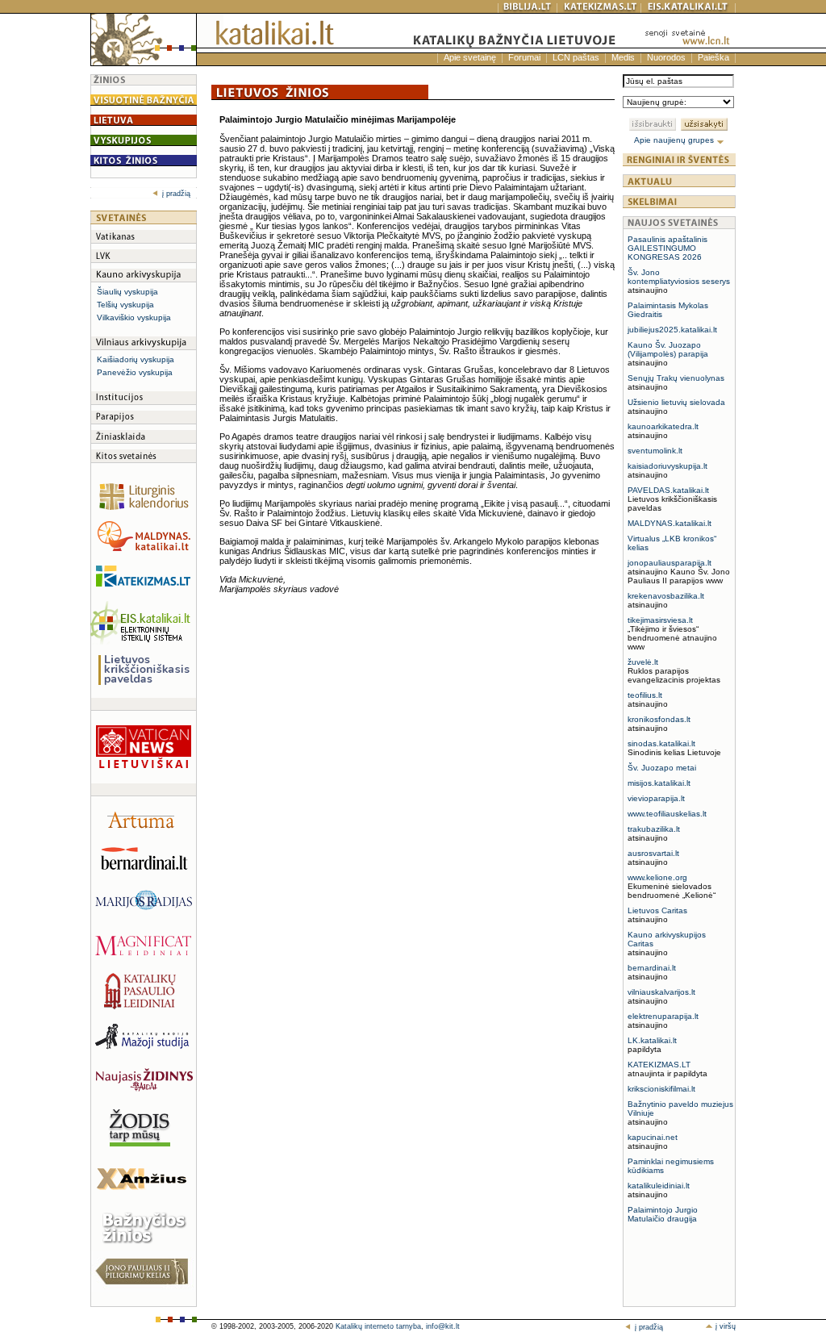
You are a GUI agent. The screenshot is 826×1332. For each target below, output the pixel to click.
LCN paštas (576, 57)
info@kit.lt (443, 1326)
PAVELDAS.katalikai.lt (668, 490)
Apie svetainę (470, 57)
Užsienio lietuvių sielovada (676, 402)
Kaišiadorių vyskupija (135, 359)
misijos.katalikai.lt (659, 783)
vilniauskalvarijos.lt (661, 992)
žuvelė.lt (643, 662)
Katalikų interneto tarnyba (378, 1326)
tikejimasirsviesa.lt (660, 620)
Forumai (524, 57)
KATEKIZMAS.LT (659, 1064)
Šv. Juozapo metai (662, 767)
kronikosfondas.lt (659, 719)
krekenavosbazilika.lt (666, 595)
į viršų (724, 1326)
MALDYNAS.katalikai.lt (669, 523)
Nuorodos (666, 57)
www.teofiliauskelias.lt (667, 813)
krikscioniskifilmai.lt (661, 1088)
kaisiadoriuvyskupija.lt (667, 465)
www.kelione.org (657, 877)
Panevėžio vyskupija (135, 372)
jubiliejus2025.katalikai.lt (672, 329)
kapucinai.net (653, 1137)
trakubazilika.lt (654, 829)
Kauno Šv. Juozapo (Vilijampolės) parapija (668, 349)
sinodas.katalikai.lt (661, 743)
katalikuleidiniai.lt (659, 1185)
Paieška (713, 57)
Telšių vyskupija (125, 304)
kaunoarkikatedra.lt (663, 426)
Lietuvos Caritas (657, 910)
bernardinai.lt (652, 967)
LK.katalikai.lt (652, 1040)
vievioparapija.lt (656, 798)
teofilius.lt (645, 695)
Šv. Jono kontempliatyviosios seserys (679, 277)
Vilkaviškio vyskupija (134, 317)
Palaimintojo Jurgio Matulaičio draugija (663, 1214)
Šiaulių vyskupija (127, 291)
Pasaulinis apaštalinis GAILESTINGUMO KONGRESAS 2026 (667, 248)
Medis (623, 57)
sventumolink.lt (655, 450)
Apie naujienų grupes (675, 140)
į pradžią (176, 194)
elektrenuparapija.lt (663, 1016)
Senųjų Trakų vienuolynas (676, 378)
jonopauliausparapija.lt (669, 562)
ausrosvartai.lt (653, 853)
